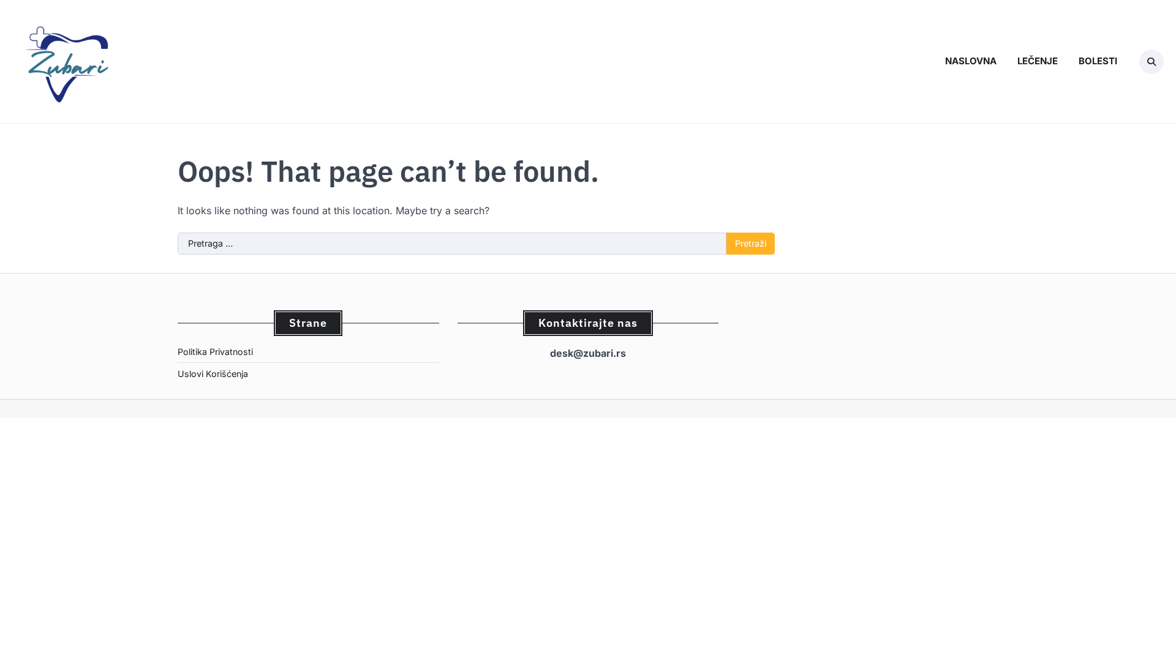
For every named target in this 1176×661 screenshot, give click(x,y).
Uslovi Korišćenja (213, 373)
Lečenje (1037, 61)
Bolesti (1098, 61)
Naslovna (971, 61)
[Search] (1151, 62)
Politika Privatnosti (215, 351)
